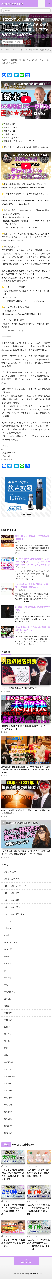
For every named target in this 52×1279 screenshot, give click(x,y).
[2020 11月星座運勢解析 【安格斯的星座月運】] (7, 611)
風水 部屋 (8, 1126)
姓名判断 (7, 691)
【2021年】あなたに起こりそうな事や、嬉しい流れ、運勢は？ (38, 1172)
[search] (48, 11)
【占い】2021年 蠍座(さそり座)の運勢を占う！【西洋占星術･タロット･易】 (13, 1209)
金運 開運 (8, 1104)
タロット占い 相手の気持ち (15, 914)
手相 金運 (8, 1020)
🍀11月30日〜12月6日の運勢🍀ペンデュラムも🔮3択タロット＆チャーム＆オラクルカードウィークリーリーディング (32, 561)
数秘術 (6, 857)
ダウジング (8, 921)
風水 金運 (8, 1133)
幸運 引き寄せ (9, 992)
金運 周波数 (9, 1062)
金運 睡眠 (8, 1090)
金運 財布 (8, 1097)
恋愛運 (7, 1006)
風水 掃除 (8, 1112)
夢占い (7, 970)
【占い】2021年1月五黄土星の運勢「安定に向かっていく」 (13, 1242)
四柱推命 (7, 963)
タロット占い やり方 (12, 879)
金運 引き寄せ (9, 1076)
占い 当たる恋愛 (10, 942)
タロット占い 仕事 (11, 893)
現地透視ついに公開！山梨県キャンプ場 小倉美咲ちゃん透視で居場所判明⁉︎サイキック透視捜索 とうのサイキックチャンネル (25, 769)
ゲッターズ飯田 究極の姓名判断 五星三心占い (19, 688)
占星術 (7, 956)
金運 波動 (8, 1083)
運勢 (18, 42)
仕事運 (7, 935)
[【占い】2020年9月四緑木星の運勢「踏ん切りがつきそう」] (7, 632)
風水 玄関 (8, 1119)
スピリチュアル (10, 872)
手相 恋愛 (8, 1013)
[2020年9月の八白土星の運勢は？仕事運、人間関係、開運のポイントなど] (7, 589)
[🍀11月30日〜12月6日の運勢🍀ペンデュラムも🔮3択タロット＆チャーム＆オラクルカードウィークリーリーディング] (7, 563)
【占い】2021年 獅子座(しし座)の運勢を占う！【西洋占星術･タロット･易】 (39, 1209)
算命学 (7, 1041)
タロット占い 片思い (12, 907)
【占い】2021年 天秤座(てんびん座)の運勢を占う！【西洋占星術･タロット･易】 (12, 1174)
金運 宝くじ (9, 1069)
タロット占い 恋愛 (11, 900)
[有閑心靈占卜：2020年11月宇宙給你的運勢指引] (7, 541)
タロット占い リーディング (15, 886)
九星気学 (7, 928)
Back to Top (26, 1262)
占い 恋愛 (8, 949)
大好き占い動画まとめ (33, 1273)
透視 (5, 732)
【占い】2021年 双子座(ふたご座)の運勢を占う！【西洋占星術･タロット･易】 (38, 1244)
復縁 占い (8, 999)
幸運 (6, 985)
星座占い (7, 1034)
